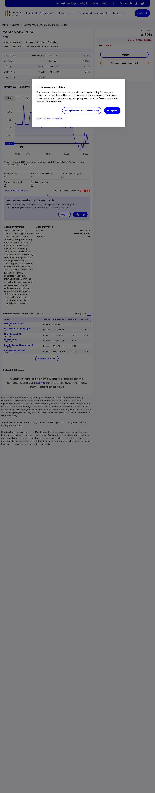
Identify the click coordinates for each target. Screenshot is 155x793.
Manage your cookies (50, 118)
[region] (78, 103)
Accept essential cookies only (81, 110)
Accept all (112, 110)
